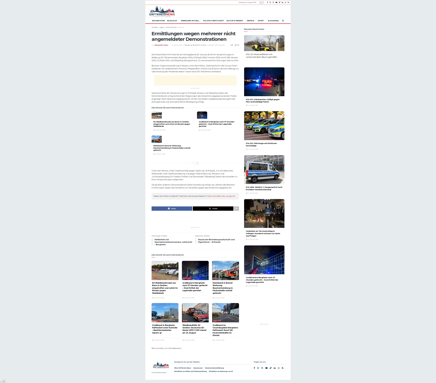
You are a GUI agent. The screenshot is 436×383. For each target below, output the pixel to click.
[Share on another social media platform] (236, 208)
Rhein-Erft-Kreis (171, 27)
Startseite (155, 27)
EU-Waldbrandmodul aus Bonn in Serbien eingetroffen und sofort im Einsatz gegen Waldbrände (171, 124)
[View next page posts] (197, 163)
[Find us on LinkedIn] (282, 2)
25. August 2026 (159, 130)
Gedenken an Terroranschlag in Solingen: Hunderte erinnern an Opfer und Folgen (263, 233)
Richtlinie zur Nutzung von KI (221, 371)
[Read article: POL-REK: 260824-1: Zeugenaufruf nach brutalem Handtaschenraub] (264, 169)
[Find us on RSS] (288, 2)
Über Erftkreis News (182, 368)
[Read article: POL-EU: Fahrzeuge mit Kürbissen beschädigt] (264, 125)
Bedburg (181, 27)
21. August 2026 (219, 340)
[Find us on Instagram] (270, 2)
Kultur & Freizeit (235, 21)
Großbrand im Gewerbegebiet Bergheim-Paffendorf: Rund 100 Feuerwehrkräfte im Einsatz (225, 330)
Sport (261, 21)
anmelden (160, 348)
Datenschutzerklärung (214, 368)
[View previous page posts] (193, 163)
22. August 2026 (159, 154)
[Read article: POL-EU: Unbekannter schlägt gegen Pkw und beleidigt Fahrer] (264, 81)
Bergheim (187, 278)
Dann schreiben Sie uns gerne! (221, 196)
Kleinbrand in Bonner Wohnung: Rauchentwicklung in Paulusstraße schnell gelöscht (171, 148)
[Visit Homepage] (161, 11)
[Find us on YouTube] (276, 2)
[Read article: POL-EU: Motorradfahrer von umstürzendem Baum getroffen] (264, 49)
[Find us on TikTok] (279, 2)
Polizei (203, 45)
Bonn (155, 278)
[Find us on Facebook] (267, 2)
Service (250, 21)
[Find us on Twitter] (273, 2)
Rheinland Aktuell (190, 21)
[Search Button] (283, 20)
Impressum (198, 368)
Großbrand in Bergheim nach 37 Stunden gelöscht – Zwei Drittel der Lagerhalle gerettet (216, 124)
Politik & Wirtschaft (213, 21)
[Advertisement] (235, 11)
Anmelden (274, 21)
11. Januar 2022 (177, 45)
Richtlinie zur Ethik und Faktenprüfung (190, 371)
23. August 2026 (205, 130)
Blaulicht (172, 21)
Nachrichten (158, 21)
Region (162, 27)
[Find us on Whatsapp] (285, 2)
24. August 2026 (252, 61)
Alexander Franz (161, 45)
